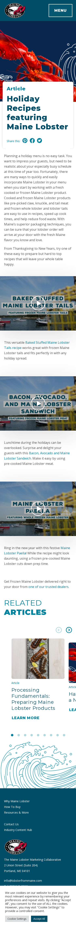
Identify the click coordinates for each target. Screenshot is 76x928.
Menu (60, 10)
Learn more (26, 718)
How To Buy (12, 807)
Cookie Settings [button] (17, 919)
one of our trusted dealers (48, 586)
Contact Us (11, 824)
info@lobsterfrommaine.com (23, 881)
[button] (59, 630)
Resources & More (16, 812)
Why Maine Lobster (17, 801)
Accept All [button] (39, 919)
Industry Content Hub (18, 830)
